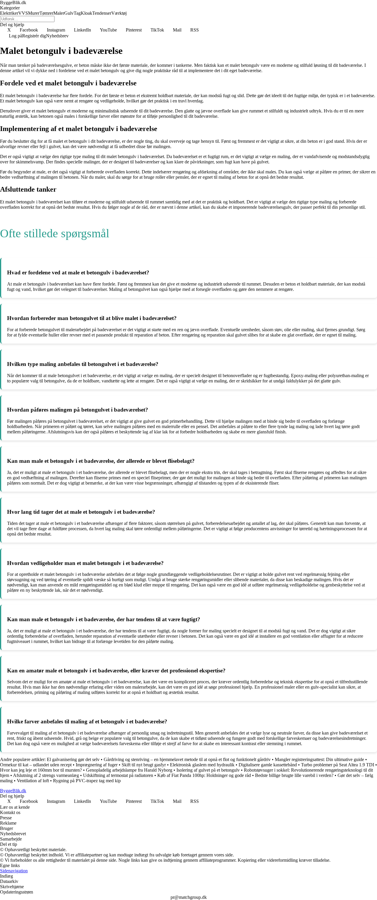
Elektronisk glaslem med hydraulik (202, 764)
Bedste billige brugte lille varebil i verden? (294, 775)
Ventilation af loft (33, 780)
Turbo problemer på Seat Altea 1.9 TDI (337, 764)
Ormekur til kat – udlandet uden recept (36, 764)
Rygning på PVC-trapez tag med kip (87, 780)
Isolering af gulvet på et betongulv (208, 770)
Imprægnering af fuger (97, 764)
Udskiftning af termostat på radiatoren (118, 775)
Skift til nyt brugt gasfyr (144, 764)
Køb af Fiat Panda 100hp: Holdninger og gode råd (204, 775)
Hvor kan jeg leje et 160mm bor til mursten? (41, 770)
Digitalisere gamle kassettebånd (268, 764)
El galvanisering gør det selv (73, 759)
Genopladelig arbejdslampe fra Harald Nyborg (129, 770)
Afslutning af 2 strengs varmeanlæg (46, 775)
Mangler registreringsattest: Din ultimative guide (319, 759)
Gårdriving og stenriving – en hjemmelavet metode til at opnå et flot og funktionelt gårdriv (187, 759)
